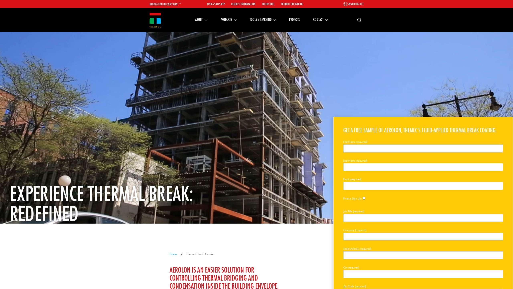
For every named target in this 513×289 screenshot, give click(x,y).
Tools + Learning (261, 19)
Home (173, 254)
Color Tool (268, 4)
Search (358, 19)
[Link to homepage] (155, 20)
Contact (318, 19)
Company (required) (354, 230)
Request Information (243, 4)
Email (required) (352, 179)
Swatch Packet (355, 4)
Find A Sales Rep (216, 4)
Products (226, 19)
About (199, 19)
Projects (294, 19)
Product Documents (292, 4)
